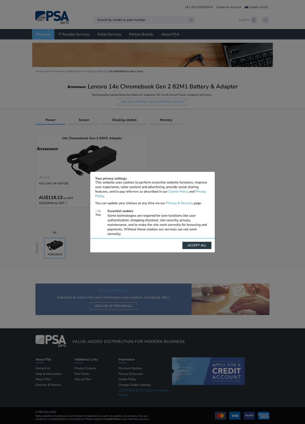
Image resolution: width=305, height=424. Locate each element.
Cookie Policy (178, 191)
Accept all (197, 245)
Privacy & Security (179, 203)
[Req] (98, 211)
